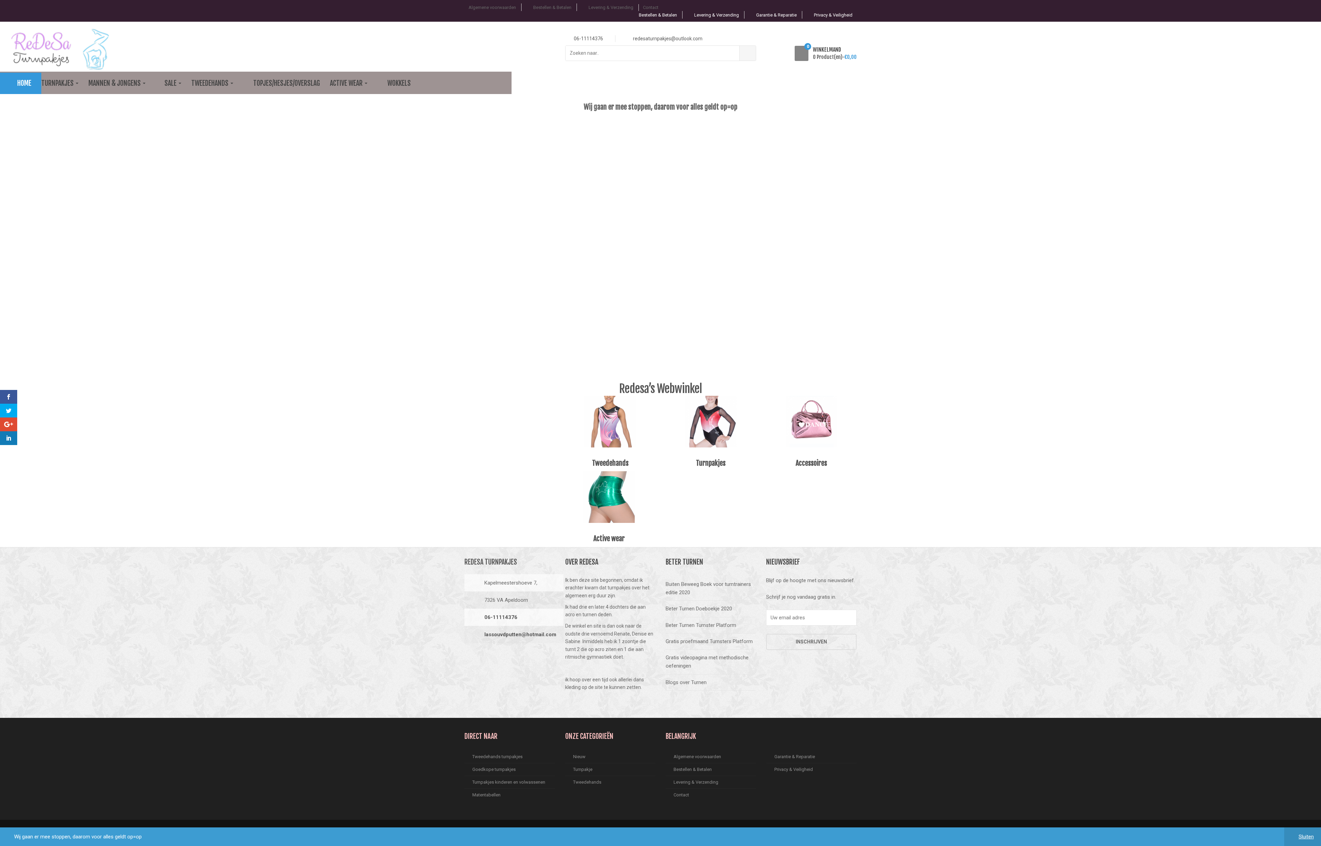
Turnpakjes (58, 83)
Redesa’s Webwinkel (660, 388)
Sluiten (1306, 837)
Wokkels (399, 83)
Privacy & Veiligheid (833, 15)
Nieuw (579, 756)
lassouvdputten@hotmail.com (520, 634)
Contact (650, 7)
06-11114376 (500, 617)
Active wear (347, 83)
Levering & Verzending (611, 7)
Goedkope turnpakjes (494, 769)
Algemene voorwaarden (492, 7)
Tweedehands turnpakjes (497, 756)
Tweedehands (210, 83)
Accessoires (811, 463)
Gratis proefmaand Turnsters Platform (709, 641)
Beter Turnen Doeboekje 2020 (699, 609)
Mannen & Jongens (115, 83)
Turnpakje (582, 769)
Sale (171, 83)
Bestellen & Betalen (552, 7)
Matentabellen (486, 794)
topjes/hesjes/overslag (286, 83)
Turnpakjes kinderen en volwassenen (508, 782)
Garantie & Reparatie (776, 15)
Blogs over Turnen (686, 682)
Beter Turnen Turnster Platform (701, 625)
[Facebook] (471, 657)
